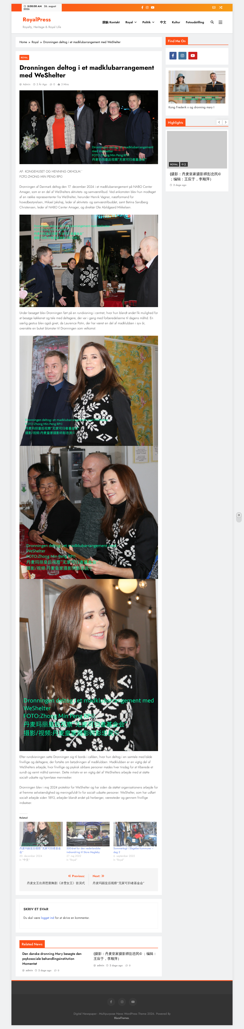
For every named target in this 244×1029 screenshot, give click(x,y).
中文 (163, 22)
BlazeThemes (121, 1018)
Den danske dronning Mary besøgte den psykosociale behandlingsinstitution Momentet (52, 958)
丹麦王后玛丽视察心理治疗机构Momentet (195, 176)
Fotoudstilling (195, 22)
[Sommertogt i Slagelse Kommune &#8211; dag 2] (135, 834)
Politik (146, 22)
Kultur (176, 22)
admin (26, 84)
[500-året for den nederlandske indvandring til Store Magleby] (88, 834)
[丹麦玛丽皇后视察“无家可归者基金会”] (41, 834)
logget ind (47, 918)
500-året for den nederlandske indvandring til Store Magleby (83, 850)
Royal (129, 22)
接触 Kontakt (111, 22)
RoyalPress (37, 19)
